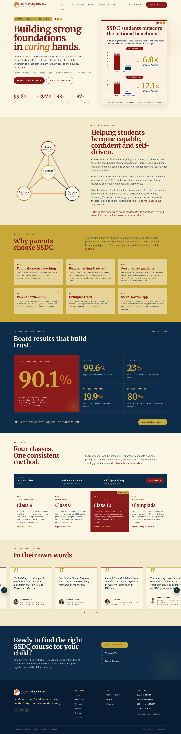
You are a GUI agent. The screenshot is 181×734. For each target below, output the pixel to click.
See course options (60, 80)
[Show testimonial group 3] (90, 612)
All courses (155, 481)
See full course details (129, 463)
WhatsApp (110, 704)
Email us (109, 699)
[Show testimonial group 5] (96, 612)
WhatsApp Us (111, 653)
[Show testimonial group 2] (87, 612)
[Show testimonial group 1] (84, 612)
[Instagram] (21, 710)
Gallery (102, 5)
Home (62, 5)
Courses (80, 5)
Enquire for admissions (29, 80)
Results (91, 5)
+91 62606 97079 (137, 5)
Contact (111, 5)
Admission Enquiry (115, 645)
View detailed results (153, 422)
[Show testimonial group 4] (93, 612)
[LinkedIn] (27, 710)
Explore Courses (112, 661)
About (70, 5)
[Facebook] (16, 710)
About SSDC (80, 699)
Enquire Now (157, 5)
